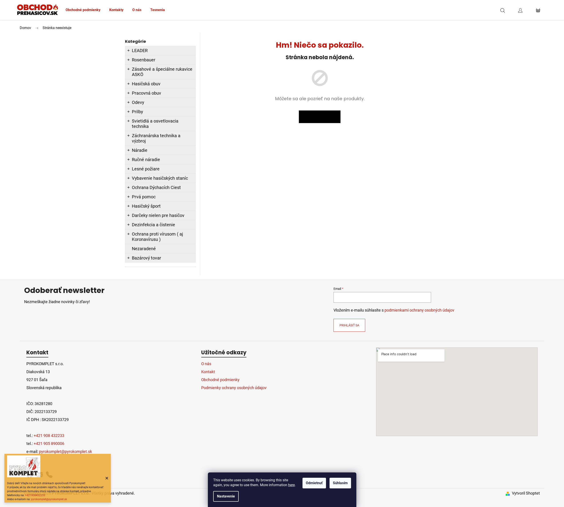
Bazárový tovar (146, 258)
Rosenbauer (143, 59)
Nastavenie (226, 496)
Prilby (137, 111)
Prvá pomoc (144, 196)
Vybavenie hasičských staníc (160, 178)
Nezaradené (144, 248)
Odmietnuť (314, 483)
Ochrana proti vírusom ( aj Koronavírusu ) (157, 236)
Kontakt (208, 371)
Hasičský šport (146, 206)
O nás (206, 363)
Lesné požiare (146, 169)
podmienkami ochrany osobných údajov (419, 310)
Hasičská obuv (146, 83)
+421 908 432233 (49, 435)
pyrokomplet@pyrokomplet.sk (49, 499)
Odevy (138, 102)
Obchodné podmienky (220, 379)
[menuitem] (83, 10)
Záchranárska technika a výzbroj (156, 138)
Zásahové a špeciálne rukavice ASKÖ (162, 71)
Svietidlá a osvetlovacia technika (155, 123)
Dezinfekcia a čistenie (153, 224)
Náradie (139, 150)
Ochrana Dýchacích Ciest (156, 187)
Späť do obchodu (320, 117)
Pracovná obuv (146, 93)
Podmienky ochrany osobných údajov (234, 387)
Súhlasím (340, 483)
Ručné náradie (146, 159)
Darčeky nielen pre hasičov (158, 215)
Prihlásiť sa (349, 325)
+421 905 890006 (49, 443)
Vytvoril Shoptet (526, 493)
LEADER (140, 50)
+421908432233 (35, 495)
